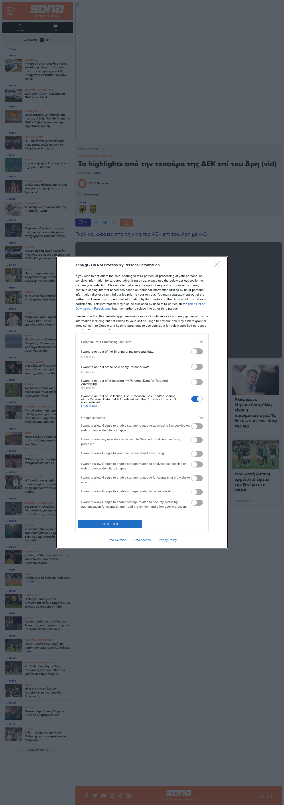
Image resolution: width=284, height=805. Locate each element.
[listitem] (142, 341)
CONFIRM (110, 524)
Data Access (142, 540)
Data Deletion (116, 540)
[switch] (197, 351)
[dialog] (142, 402)
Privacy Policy (167, 540)
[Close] (219, 265)
